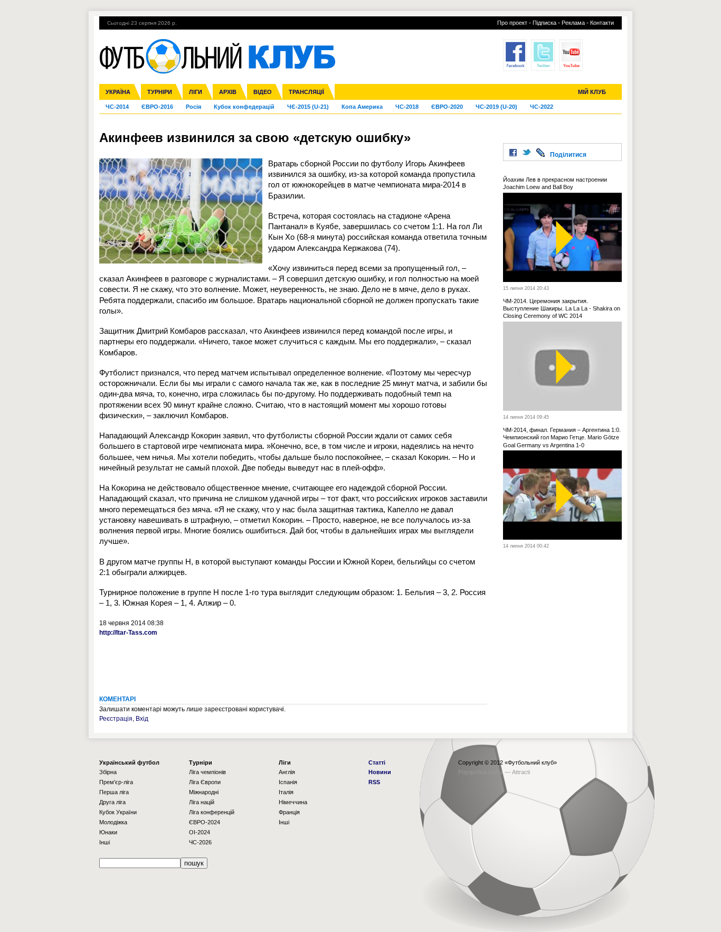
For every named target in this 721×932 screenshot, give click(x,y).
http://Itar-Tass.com (128, 632)
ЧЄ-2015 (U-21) (308, 106)
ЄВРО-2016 (157, 106)
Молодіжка (113, 822)
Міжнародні (204, 792)
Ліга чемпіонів (207, 772)
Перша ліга (114, 792)
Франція (289, 812)
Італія (286, 792)
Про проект (512, 23)
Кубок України (118, 812)
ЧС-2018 (407, 106)
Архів (227, 92)
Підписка (544, 23)
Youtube (571, 55)
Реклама (573, 23)
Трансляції (306, 92)
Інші (104, 842)
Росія (193, 106)
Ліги (195, 92)
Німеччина (293, 802)
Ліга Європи (205, 782)
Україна (118, 92)
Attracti (521, 772)
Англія (287, 772)
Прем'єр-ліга (116, 782)
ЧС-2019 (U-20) (496, 106)
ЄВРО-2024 (204, 822)
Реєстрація (115, 718)
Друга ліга (112, 802)
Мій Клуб (592, 92)
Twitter (543, 55)
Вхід (142, 718)
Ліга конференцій (211, 812)
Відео (262, 92)
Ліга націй (201, 802)
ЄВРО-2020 (447, 106)
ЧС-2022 (541, 106)
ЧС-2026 (200, 842)
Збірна (108, 772)
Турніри (159, 92)
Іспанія (288, 782)
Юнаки (108, 832)
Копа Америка (362, 106)
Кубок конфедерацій (244, 106)
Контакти (602, 23)
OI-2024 (199, 832)
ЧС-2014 (117, 106)
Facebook (515, 55)
